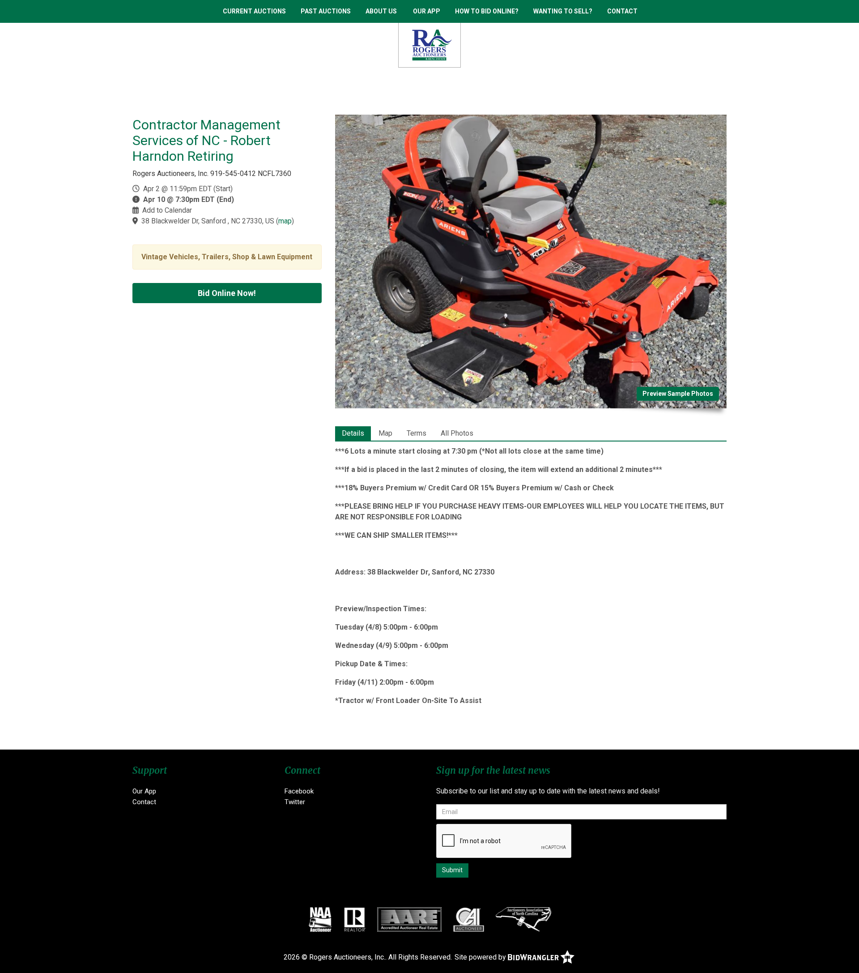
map (285, 221)
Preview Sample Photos (677, 393)
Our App (426, 11)
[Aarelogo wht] (409, 919)
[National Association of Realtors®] (354, 919)
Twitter (295, 802)
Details (353, 433)
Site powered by (481, 957)
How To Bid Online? (487, 11)
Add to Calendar (167, 210)
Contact (622, 11)
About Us (381, 11)
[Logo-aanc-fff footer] (523, 919)
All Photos (457, 433)
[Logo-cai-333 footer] (468, 919)
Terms (416, 433)
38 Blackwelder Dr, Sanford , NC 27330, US (207, 221)
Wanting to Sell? (562, 11)
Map (385, 433)
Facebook (299, 791)
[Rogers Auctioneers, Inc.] (429, 44)
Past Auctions (326, 11)
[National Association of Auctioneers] (320, 919)
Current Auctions (254, 11)
